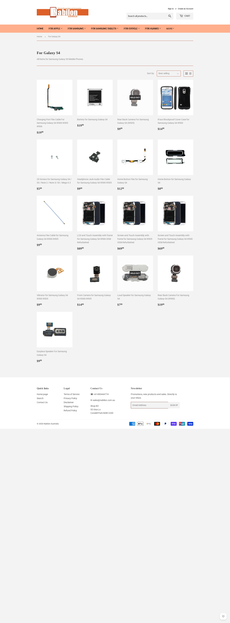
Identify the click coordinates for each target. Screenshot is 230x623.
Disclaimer (69, 402)
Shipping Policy (71, 406)
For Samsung (76, 28)
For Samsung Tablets (104, 28)
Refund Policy (70, 410)
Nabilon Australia (51, 424)
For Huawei (152, 28)
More (169, 28)
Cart (187, 16)
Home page (42, 394)
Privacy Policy (70, 398)
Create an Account (185, 9)
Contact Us (42, 402)
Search (40, 398)
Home (40, 28)
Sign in (171, 9)
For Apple (55, 28)
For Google (131, 28)
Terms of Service (71, 394)
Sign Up (174, 405)
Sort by (150, 73)
